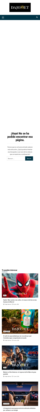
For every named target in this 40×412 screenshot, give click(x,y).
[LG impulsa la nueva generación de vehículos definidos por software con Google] (20, 394)
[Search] (37, 17)
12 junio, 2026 (16, 376)
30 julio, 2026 (16, 304)
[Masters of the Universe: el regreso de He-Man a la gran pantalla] (20, 357)
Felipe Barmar (8, 304)
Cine (5, 295)
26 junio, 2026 (16, 340)
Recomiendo (6, 331)
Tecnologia (6, 403)
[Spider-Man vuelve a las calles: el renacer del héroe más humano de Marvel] (20, 285)
